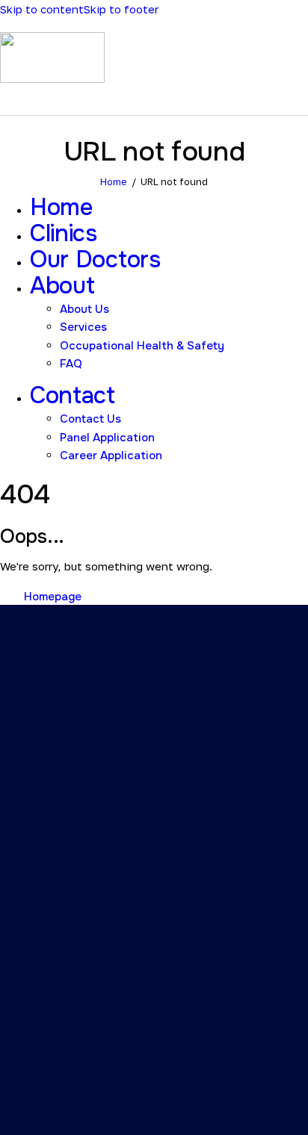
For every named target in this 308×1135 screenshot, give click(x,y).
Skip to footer (121, 9)
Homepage (52, 596)
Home (113, 181)
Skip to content (42, 9)
